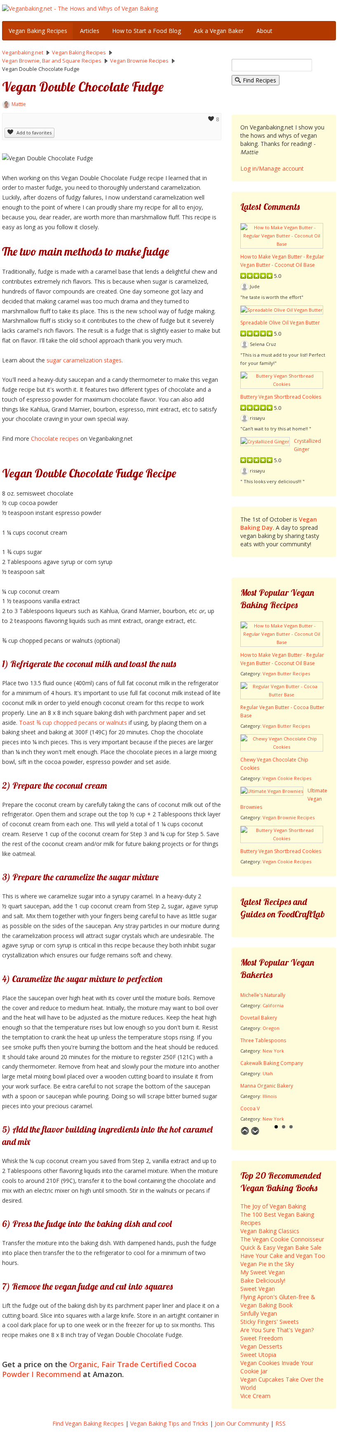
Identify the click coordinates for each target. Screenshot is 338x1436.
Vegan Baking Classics (269, 1231)
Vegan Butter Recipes (286, 673)
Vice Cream (255, 1396)
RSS (280, 1423)
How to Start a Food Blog (146, 31)
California (273, 1005)
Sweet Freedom (261, 1338)
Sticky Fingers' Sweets (269, 1322)
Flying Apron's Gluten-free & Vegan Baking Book (277, 1301)
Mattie (19, 104)
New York (273, 1051)
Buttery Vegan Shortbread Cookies (280, 396)
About (264, 31)
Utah (268, 1073)
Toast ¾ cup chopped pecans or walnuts (73, 722)
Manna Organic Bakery (266, 1085)
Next (255, 1130)
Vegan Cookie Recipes (287, 778)
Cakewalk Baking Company (271, 1063)
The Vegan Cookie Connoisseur (282, 1239)
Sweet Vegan (257, 1289)
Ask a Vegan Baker (219, 31)
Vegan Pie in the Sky (267, 1264)
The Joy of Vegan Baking (273, 1206)
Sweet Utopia (258, 1354)
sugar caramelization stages (83, 360)
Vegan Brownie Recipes (289, 817)
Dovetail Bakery (258, 1017)
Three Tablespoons (263, 1040)
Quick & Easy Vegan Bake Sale (281, 1247)
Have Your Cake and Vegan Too (282, 1256)
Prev (244, 1130)
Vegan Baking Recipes (38, 31)
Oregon (271, 1028)
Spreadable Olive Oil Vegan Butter (280, 322)
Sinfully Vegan (258, 1313)
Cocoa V (250, 1108)
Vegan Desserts (261, 1346)
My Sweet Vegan (262, 1272)
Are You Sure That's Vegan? (277, 1330)
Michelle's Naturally (262, 995)
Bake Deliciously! (262, 1280)
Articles (89, 31)
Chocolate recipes (55, 438)
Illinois (270, 1096)
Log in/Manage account (272, 168)
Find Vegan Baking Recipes (88, 1423)
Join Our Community (242, 1423)
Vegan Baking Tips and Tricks (169, 1423)
